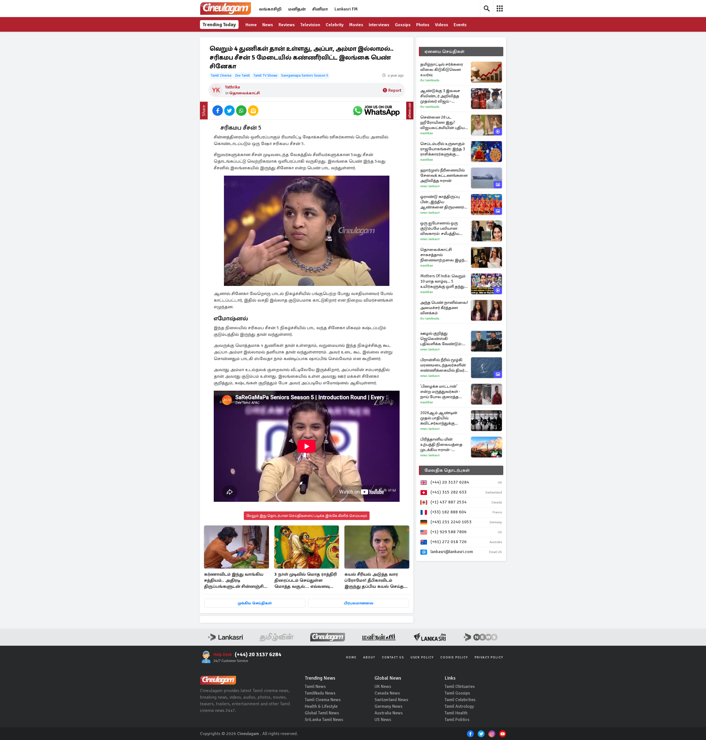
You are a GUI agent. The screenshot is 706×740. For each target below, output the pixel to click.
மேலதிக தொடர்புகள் (447, 470)
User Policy (422, 657)
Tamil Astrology (459, 706)
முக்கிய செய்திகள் (255, 603)
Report (394, 90)
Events (460, 25)
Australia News (389, 713)
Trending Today (219, 25)
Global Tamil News (322, 713)
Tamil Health (456, 713)
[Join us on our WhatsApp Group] (376, 110)
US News (383, 719)
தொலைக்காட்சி (244, 93)
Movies (356, 25)
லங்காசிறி (270, 9)
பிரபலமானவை (358, 603)
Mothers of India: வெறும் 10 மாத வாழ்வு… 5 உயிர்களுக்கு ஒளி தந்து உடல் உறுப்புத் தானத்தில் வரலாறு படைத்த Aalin (443, 281)
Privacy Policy (489, 657)
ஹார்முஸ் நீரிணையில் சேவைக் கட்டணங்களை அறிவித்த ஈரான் (444, 175)
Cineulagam (248, 733)
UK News (383, 686)
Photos (422, 25)
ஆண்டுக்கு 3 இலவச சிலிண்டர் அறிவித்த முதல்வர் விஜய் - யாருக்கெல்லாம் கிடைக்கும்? (440, 96)
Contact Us (393, 657)
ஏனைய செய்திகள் (444, 51)
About (369, 657)
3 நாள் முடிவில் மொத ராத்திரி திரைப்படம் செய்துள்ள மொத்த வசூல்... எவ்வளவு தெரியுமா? (305, 581)
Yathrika (232, 87)
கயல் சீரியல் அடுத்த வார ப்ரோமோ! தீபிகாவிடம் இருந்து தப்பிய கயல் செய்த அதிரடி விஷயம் (374, 581)
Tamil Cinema (221, 75)
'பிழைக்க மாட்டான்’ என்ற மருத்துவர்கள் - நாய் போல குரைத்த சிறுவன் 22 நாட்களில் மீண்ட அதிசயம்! (440, 392)
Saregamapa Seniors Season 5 (304, 75)
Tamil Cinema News (323, 700)
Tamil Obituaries (460, 686)
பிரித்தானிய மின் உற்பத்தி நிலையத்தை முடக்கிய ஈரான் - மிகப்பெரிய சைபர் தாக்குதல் (441, 444)
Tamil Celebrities (460, 700)
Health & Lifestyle (321, 706)
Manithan (426, 133)
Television (310, 25)
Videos (441, 25)
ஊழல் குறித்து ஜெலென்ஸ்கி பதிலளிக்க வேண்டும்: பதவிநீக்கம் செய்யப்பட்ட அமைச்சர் (443, 339)
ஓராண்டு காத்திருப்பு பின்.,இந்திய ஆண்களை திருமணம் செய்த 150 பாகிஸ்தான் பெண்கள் (442, 202)
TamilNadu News (320, 693)
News (267, 25)
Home (251, 25)
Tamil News (315, 686)
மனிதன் (297, 9)
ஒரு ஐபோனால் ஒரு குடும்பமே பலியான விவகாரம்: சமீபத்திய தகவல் (439, 228)
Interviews (379, 25)
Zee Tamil (242, 75)
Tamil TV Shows (265, 75)
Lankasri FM (346, 9)
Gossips (403, 25)
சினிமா (320, 9)
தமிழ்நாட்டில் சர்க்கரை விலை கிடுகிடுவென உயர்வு (441, 69)
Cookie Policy (454, 657)
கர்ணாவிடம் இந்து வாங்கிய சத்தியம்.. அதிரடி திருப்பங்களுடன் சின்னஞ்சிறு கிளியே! (236, 581)
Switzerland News (391, 700)
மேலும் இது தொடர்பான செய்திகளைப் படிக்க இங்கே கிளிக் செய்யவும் (306, 515)
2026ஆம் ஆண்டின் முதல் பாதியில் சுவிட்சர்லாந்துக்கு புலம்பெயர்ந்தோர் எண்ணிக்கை (438, 418)
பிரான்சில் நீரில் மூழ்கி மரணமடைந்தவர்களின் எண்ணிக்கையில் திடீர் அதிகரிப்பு (443, 365)
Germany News (388, 706)
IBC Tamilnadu (429, 80)
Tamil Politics (457, 719)
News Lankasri (430, 186)
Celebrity (335, 25)
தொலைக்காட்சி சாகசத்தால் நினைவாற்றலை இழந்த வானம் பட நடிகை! (443, 255)
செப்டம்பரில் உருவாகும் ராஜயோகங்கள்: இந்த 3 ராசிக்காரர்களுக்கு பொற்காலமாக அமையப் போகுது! (444, 149)
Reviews (287, 25)
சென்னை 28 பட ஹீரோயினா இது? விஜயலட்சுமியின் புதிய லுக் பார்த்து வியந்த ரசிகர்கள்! (442, 122)
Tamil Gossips (457, 693)
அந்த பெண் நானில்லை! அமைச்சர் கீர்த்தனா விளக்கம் (444, 307)
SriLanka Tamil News (324, 719)
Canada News (387, 693)
